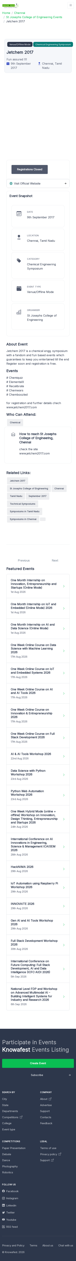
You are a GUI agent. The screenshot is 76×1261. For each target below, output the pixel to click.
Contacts (45, 1117)
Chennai (59, 488)
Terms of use (48, 1148)
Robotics (7, 1172)
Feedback (46, 1123)
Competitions (10, 1117)
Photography (10, 1166)
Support (45, 1111)
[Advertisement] (38, 122)
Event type (8, 1129)
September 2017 (37, 496)
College (6, 1123)
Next (55, 560)
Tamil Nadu (16, 496)
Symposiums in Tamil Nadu (24, 511)
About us (47, 1245)
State (5, 1105)
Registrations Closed (29, 169)
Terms (33, 1245)
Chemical (15, 422)
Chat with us (65, 1245)
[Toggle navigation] (71, 5)
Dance (6, 1160)
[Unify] (10, 5)
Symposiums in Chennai (23, 519)
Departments (10, 1111)
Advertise (46, 1105)
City (4, 1099)
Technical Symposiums (22, 503)
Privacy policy (49, 1154)
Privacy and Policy (13, 1245)
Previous (24, 560)
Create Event (38, 1063)
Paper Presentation (13, 1148)
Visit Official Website (26, 183)
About (44, 1099)
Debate (6, 1154)
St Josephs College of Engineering (29, 488)
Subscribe (37, 1075)
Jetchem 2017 (17, 480)
